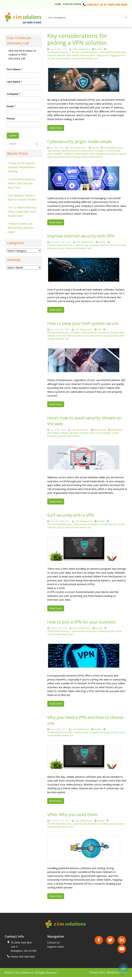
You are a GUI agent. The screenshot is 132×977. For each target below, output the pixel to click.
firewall (109, 150)
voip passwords (111, 335)
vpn (96, 58)
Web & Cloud (99, 429)
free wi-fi (114, 245)
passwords (104, 332)
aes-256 (75, 52)
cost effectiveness (89, 52)
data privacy (103, 55)
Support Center (72, 4)
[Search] (37, 144)
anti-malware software (58, 432)
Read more (56, 127)
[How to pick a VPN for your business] (83, 655)
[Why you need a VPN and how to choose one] (83, 756)
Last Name (14, 81)
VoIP (99, 329)
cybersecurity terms (71, 150)
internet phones (90, 332)
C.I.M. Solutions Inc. (81, 49)
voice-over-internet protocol (70, 335)
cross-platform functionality (112, 52)
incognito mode (87, 432)
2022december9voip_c (58, 332)
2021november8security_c (60, 524)
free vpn (105, 245)
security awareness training (66, 156)
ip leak (122, 245)
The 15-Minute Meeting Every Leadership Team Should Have (22, 211)
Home (58, 4)
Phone (11, 118)
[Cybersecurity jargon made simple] (83, 178)
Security (98, 49)
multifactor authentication (76, 153)
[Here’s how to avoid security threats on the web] (83, 457)
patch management (99, 153)
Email (11, 106)
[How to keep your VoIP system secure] (83, 360)
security (51, 58)
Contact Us (53, 942)
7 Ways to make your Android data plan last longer (20, 228)
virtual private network (82, 58)
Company (13, 94)
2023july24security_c (113, 147)
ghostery (74, 432)
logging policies (117, 55)
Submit (13, 135)
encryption (100, 150)
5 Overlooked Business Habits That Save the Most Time (21, 183)
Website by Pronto (117, 972)
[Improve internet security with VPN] (83, 269)
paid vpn (51, 248)
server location (63, 58)
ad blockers (116, 429)
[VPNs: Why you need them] (83, 848)
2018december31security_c (60, 732)
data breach (88, 150)
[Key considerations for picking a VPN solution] (83, 79)
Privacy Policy (97, 972)
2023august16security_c (58, 52)
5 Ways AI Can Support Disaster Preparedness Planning (22, 167)
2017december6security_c (60, 823)
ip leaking (102, 631)
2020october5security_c (59, 631)
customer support (56, 55)
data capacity (72, 55)
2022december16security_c (60, 245)
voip (87, 335)
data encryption (88, 55)
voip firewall (96, 335)
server (119, 631)
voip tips (60, 338)
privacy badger (103, 432)
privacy (60, 248)
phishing (114, 153)
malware (58, 153)
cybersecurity (53, 150)
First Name (15, 69)
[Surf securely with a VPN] (83, 548)
